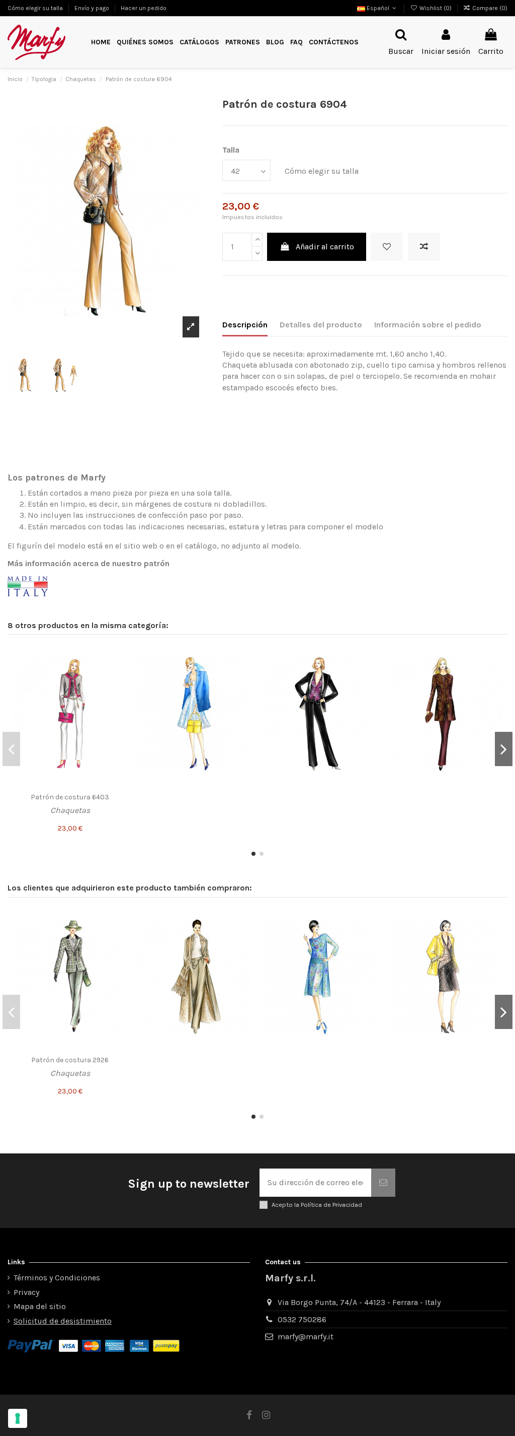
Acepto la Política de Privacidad (317, 1204)
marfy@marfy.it (305, 1336)
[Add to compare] (424, 247)
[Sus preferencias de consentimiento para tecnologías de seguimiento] (17, 1418)
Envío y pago (92, 8)
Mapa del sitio (40, 1306)
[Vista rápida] (120, 693)
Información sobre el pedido (427, 324)
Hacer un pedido (143, 8)
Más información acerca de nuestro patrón (88, 563)
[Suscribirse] (383, 1183)
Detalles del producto (321, 324)
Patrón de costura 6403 (70, 797)
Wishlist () (435, 8)
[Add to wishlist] (387, 247)
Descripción (245, 324)
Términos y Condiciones (57, 1277)
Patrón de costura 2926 (70, 1060)
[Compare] (120, 674)
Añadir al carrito (325, 246)
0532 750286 (302, 1319)
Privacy (26, 1292)
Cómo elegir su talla (36, 8)
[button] (242, 42)
